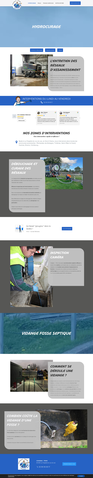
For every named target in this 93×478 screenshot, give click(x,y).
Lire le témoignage (67, 228)
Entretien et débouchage (36, 50)
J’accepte (81, 476)
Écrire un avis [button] (22, 120)
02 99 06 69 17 (48, 102)
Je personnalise (11, 476)
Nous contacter (75, 3)
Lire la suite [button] (39, 123)
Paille (39, 3)
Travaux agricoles (48, 3)
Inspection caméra (50, 50)
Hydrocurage (32, 3)
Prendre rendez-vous (69, 464)
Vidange (60, 50)
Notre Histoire (59, 3)
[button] (80, 118)
